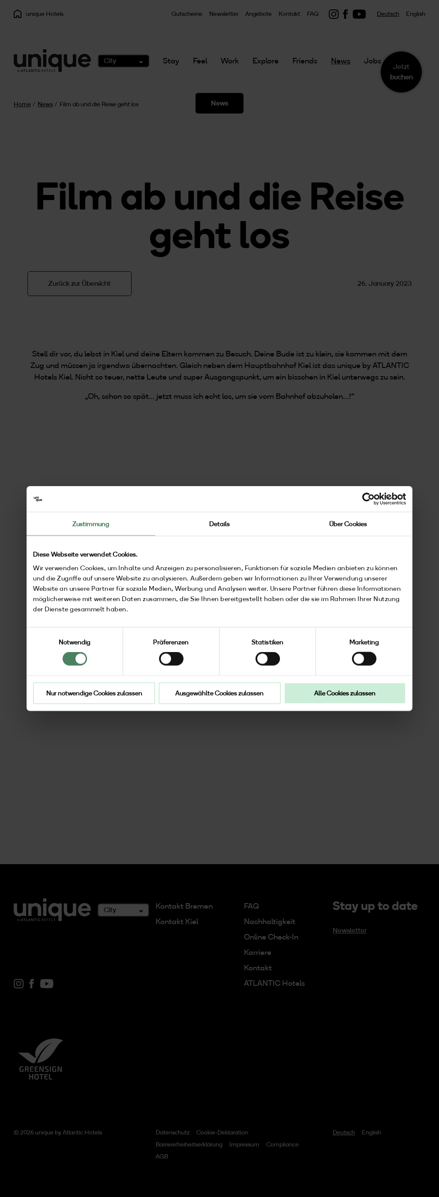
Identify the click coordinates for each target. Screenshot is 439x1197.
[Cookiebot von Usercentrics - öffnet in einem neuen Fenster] (368, 499)
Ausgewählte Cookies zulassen (219, 693)
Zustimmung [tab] (90, 524)
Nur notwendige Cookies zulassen (94, 693)
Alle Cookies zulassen (345, 693)
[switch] (171, 659)
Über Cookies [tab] (348, 524)
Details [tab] (219, 524)
